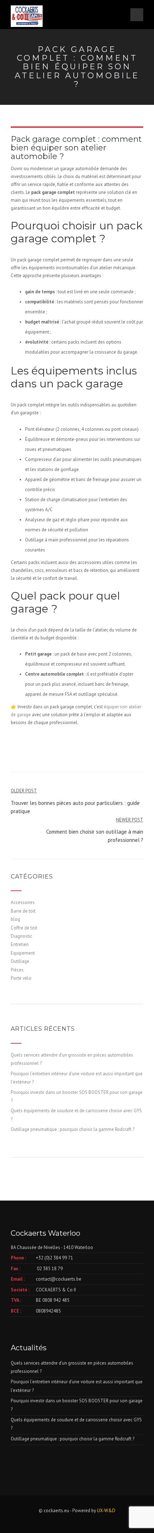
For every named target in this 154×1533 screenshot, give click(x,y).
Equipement (23, 953)
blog (15, 919)
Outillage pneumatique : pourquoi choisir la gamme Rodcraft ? (72, 1129)
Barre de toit (23, 911)
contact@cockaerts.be (58, 1279)
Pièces (17, 970)
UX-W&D (106, 1511)
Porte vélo (21, 978)
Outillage (20, 961)
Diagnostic (21, 936)
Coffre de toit (24, 928)
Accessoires (23, 902)
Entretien (20, 944)
